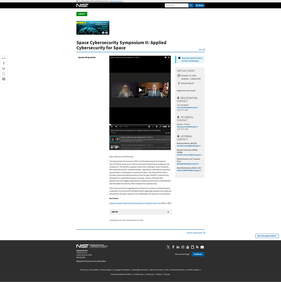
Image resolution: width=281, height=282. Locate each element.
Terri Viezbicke (183, 105)
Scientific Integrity (192, 270)
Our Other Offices (100, 261)
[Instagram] (182, 247)
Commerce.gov (139, 274)
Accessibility (94, 270)
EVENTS (82, 14)
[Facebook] (4, 63)
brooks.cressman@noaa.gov (188, 155)
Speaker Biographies (87, 57)
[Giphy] (192, 247)
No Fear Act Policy (156, 270)
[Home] (82, 5)
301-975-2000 (80, 257)
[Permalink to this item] (6, 59)
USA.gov (159, 274)
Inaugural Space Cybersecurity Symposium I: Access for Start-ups (135, 203)
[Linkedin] (4, 68)
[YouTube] (187, 247)
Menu (201, 5)
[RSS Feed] (197, 247)
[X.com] (4, 74)
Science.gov (150, 274)
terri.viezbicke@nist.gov (187, 107)
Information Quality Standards (121, 274)
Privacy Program (106, 270)
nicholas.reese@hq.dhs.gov (188, 146)
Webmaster (80, 261)
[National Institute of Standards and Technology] (92, 246)
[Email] (4, 79)
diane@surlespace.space (187, 164)
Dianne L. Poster (183, 124)
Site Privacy (84, 270)
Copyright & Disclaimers (122, 270)
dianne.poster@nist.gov (187, 126)
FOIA (166, 270)
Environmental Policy (177, 270)
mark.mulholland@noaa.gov (188, 170)
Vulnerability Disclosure (140, 270)
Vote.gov (167, 274)
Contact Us (89, 261)
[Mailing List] (202, 247)
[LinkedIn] (178, 247)
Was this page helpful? (267, 236)
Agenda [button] (115, 211)
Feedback (198, 254)
